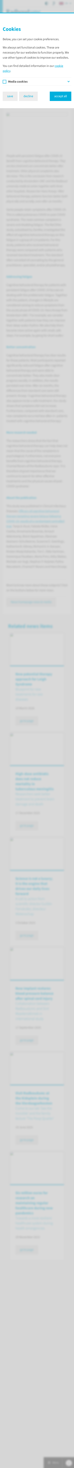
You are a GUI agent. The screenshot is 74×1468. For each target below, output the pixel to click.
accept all (60, 96)
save (10, 96)
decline (28, 96)
